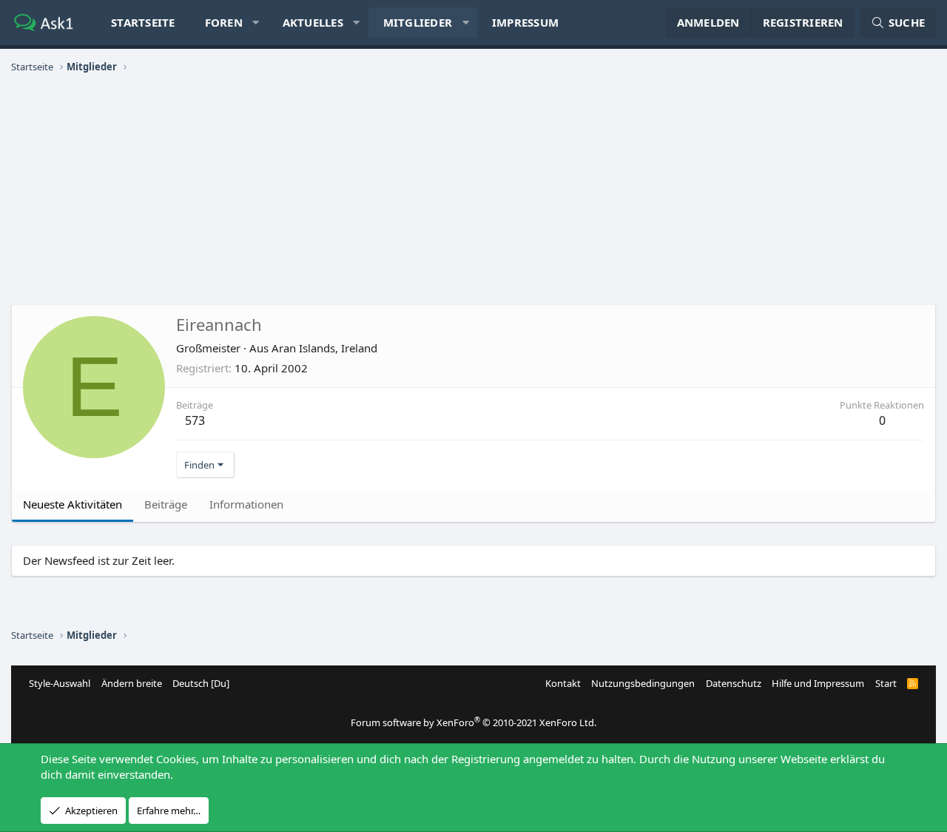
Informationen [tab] (246, 504)
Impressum (525, 22)
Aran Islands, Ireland (324, 347)
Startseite (143, 22)
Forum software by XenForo (473, 722)
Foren (224, 22)
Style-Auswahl (59, 683)
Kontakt (563, 683)
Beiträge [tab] (165, 504)
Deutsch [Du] (200, 683)
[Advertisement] (473, 189)
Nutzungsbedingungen (643, 683)
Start (886, 683)
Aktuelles (313, 22)
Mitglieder (418, 22)
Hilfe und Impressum (818, 683)
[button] (255, 22)
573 (195, 420)
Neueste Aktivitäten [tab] (72, 504)
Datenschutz (733, 683)
